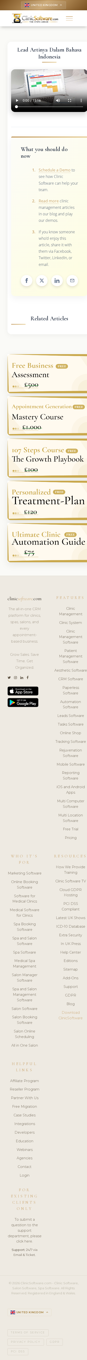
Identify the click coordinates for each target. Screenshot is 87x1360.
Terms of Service (28, 1332)
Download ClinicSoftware (70, 1015)
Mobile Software (71, 764)
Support (71, 987)
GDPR (70, 995)
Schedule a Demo (55, 170)
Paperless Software (70, 690)
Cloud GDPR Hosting (70, 892)
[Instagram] (15, 677)
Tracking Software (70, 741)
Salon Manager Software (24, 978)
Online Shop (70, 733)
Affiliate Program (24, 1081)
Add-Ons (70, 978)
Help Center (70, 952)
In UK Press (71, 944)
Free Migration (24, 1106)
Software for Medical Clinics (24, 899)
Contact (24, 1167)
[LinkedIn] (21, 677)
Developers (24, 1132)
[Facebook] (28, 677)
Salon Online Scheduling (24, 1034)
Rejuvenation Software (70, 753)
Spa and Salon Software (24, 941)
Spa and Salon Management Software (24, 994)
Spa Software (24, 952)
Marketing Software (25, 873)
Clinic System (70, 623)
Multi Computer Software (70, 804)
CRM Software (70, 679)
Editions (71, 961)
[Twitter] (9, 677)
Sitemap (70, 969)
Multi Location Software (70, 818)
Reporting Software (71, 775)
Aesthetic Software (70, 670)
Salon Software (24, 1009)
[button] (69, 18)
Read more (49, 201)
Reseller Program (24, 1089)
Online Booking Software (24, 885)
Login (24, 1175)
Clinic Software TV (70, 881)
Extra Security (70, 935)
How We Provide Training (70, 870)
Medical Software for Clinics (24, 913)
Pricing (71, 838)
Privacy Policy (25, 1341)
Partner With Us (24, 1098)
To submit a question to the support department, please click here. (25, 1230)
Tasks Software (71, 724)
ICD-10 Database (70, 926)
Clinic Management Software (70, 637)
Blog (70, 1004)
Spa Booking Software (25, 927)
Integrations (24, 1124)
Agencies (24, 1158)
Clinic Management (70, 611)
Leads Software (70, 716)
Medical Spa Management (24, 963)
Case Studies (25, 1115)
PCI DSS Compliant (71, 906)
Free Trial (70, 829)
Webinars (25, 1150)
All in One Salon (24, 1045)
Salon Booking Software (24, 1020)
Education (24, 1141)
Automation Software (70, 704)
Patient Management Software (70, 656)
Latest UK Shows (70, 918)
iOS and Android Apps (71, 790)
